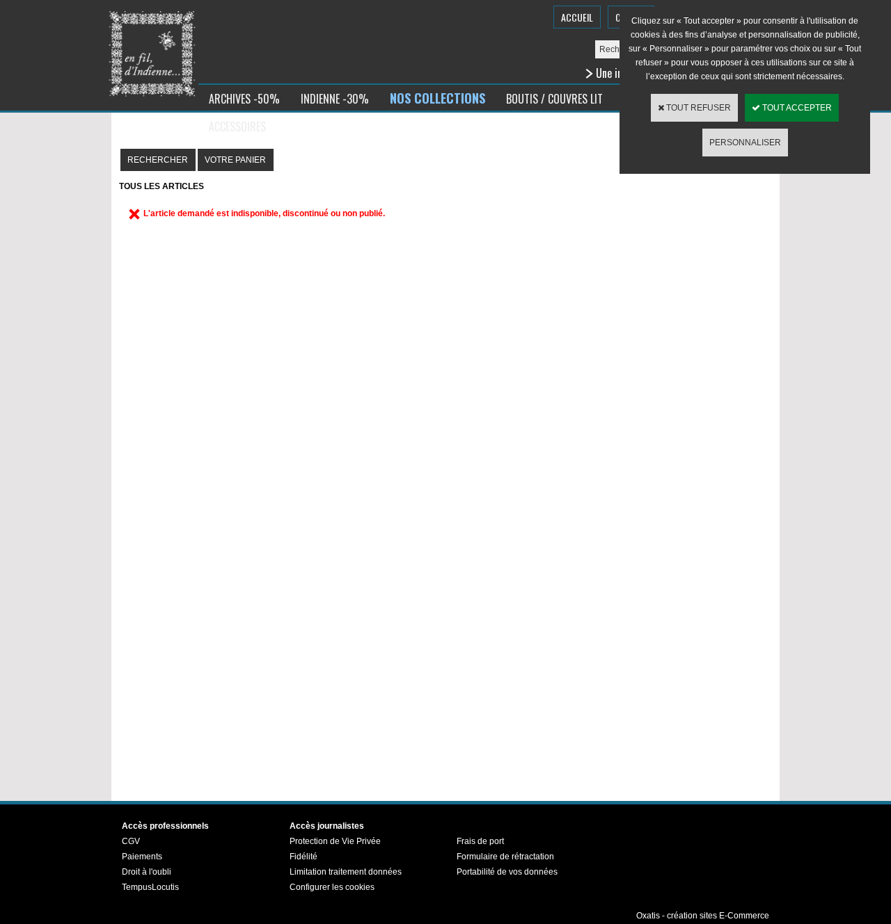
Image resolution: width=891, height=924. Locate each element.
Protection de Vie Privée (335, 841)
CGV (131, 841)
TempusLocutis (150, 887)
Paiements (142, 856)
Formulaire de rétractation (505, 856)
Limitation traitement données (346, 872)
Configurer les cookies (332, 887)
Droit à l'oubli (146, 872)
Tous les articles (161, 186)
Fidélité (303, 856)
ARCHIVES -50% (244, 98)
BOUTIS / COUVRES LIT (554, 98)
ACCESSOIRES (237, 126)
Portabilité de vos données (507, 872)
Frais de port (480, 841)
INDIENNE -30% (335, 98)
